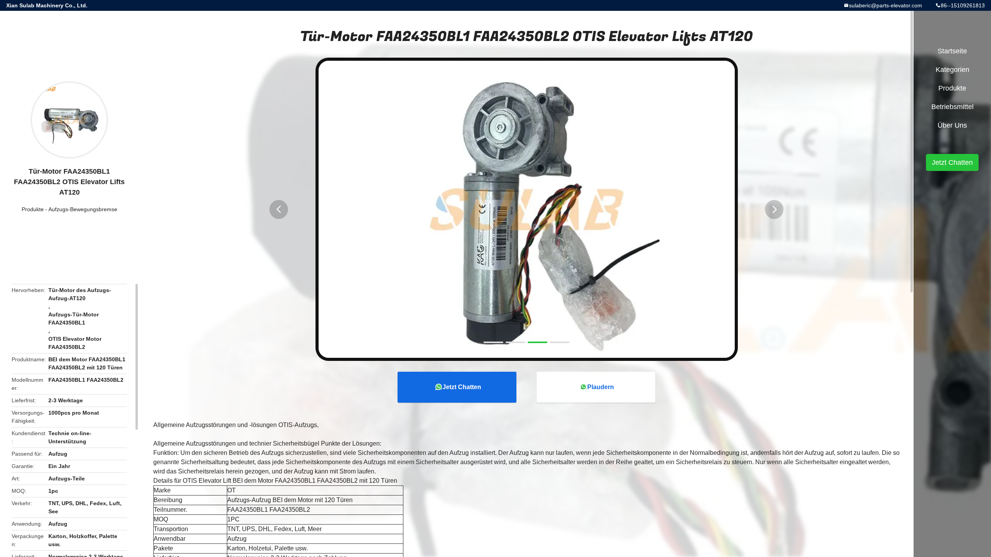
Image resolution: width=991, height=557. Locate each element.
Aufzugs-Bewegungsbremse (82, 209)
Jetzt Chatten (461, 387)
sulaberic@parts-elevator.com (885, 5)
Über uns (952, 125)
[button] (278, 209)
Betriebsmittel (952, 107)
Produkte (33, 209)
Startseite (952, 51)
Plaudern (600, 387)
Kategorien (952, 69)
